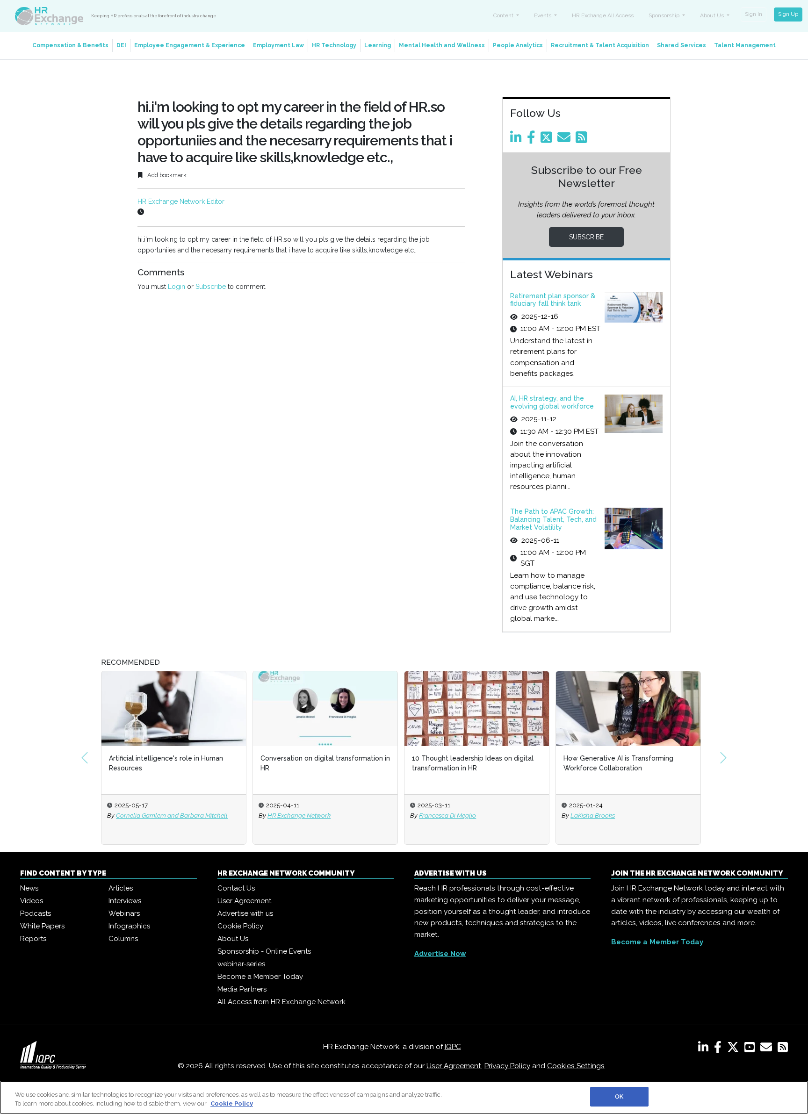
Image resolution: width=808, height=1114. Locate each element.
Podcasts (35, 913)
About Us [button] (712, 15)
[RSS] (783, 1049)
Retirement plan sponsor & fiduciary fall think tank (552, 300)
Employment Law (278, 45)
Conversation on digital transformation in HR (325, 763)
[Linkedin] (517, 140)
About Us (232, 938)
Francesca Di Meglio (447, 815)
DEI (121, 45)
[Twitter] (548, 140)
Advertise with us (245, 913)
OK (619, 1096)
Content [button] (504, 15)
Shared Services (681, 45)
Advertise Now (440, 953)
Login (176, 286)
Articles (120, 888)
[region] (404, 1097)
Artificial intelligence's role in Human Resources (166, 763)
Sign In (753, 14)
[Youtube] (751, 1049)
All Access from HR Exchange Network (281, 1002)
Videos (31, 901)
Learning (377, 45)
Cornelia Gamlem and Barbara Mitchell (172, 815)
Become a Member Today (260, 976)
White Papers (42, 926)
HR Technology (334, 45)
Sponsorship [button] (665, 15)
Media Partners (242, 989)
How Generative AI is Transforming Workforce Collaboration (618, 763)
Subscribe (210, 286)
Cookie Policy (240, 926)
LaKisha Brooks (592, 815)
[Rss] (583, 140)
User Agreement (244, 901)
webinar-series (241, 964)
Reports (33, 938)
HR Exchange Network (299, 815)
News (29, 888)
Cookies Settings (576, 1066)
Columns (123, 938)
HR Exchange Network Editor (180, 201)
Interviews (124, 901)
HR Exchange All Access (603, 15)
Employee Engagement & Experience (189, 45)
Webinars (124, 913)
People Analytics (518, 45)
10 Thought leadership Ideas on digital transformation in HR (473, 763)
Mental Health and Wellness (442, 45)
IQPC (453, 1046)
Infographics (129, 926)
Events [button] (543, 15)
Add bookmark (166, 175)
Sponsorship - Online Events (264, 951)
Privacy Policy (507, 1066)
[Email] (565, 140)
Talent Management (745, 45)
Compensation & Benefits (70, 45)
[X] (735, 1049)
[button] (85, 758)
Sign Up (788, 14)
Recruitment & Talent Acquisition (600, 45)
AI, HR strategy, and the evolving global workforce (552, 402)
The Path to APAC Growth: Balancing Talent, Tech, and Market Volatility (553, 519)
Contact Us (236, 888)
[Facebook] (533, 140)
